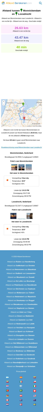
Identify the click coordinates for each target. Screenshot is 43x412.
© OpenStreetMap (36, 126)
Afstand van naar (21, 262)
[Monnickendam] (14, 170)
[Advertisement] (21, 74)
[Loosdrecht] (13, 219)
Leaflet (29, 126)
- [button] (3, 104)
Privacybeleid (21, 371)
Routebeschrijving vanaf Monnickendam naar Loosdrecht (21, 147)
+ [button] (3, 101)
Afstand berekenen (23, 256)
